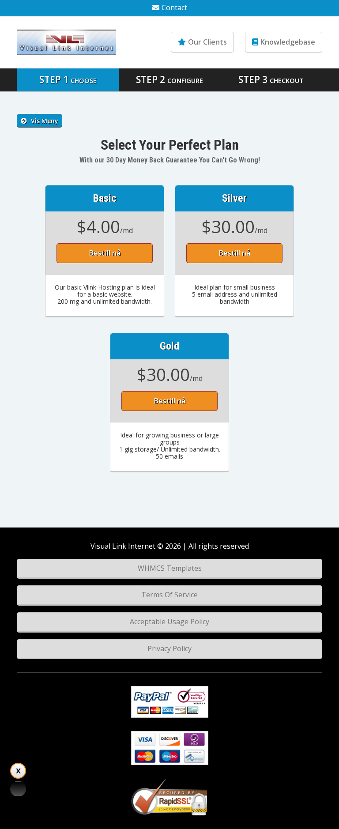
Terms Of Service (169, 594)
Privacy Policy (169, 648)
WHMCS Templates (170, 568)
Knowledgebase (287, 42)
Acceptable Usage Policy (169, 621)
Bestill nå (105, 253)
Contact (174, 7)
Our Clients (207, 42)
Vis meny (43, 121)
